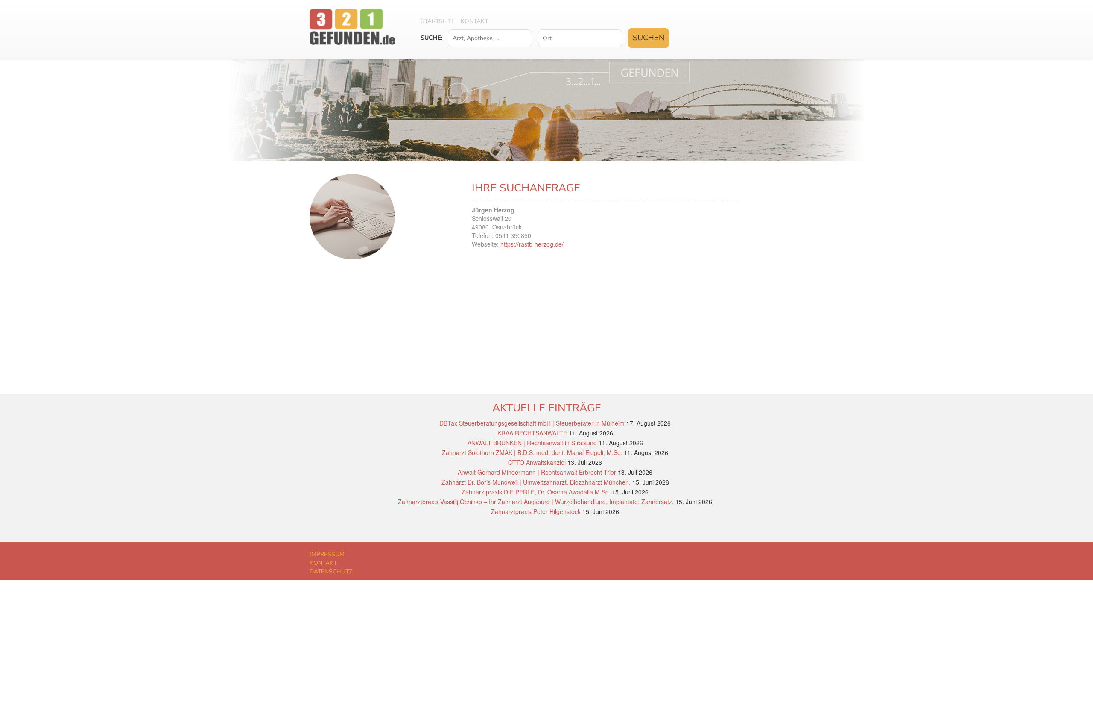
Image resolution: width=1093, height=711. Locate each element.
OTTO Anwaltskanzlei (537, 462)
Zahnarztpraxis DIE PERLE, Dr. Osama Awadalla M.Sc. (536, 492)
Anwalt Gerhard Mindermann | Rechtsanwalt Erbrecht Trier (537, 472)
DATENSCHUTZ (331, 571)
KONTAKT (323, 563)
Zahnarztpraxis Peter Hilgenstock (536, 511)
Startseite (438, 21)
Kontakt (474, 21)
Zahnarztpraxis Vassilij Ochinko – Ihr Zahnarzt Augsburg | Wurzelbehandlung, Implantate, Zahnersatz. (536, 501)
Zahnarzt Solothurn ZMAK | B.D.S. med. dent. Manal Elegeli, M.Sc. (532, 452)
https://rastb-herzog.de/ (532, 244)
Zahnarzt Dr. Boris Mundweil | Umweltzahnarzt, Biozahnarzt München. (536, 482)
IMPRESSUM (327, 554)
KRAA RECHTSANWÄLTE (532, 433)
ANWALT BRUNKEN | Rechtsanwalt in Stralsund (532, 442)
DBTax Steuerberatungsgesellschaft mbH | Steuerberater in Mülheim (532, 423)
